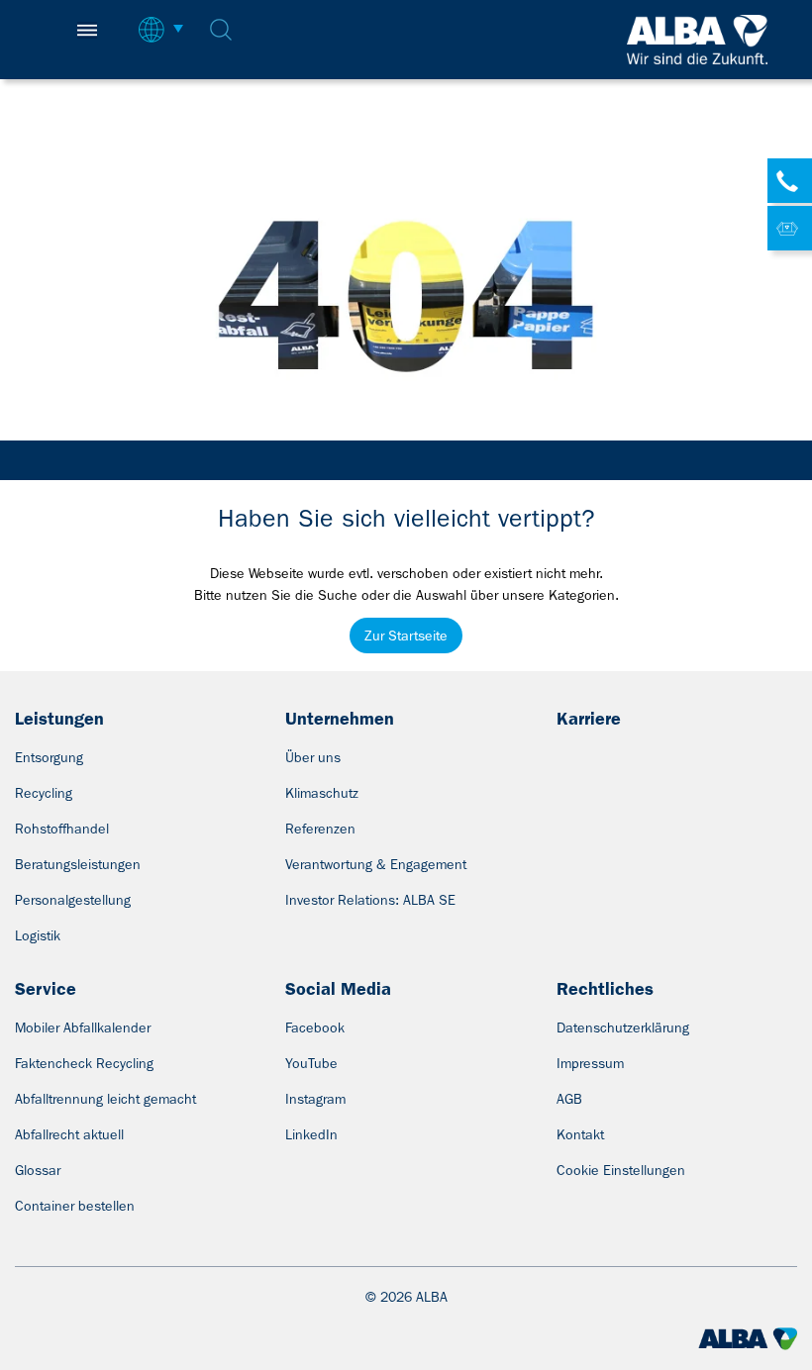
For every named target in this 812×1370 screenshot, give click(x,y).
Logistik (37, 935)
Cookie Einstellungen (621, 1170)
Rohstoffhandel (62, 828)
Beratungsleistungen (78, 864)
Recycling (43, 793)
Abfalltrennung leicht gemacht (105, 1099)
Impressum (590, 1063)
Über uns (313, 757)
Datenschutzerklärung (623, 1027)
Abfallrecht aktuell (69, 1134)
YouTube (311, 1063)
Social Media (338, 989)
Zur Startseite (406, 635)
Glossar (37, 1170)
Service (45, 989)
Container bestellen (75, 1206)
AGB (569, 1099)
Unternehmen (339, 719)
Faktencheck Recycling (84, 1063)
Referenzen (320, 828)
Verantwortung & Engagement (375, 864)
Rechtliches (605, 989)
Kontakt (580, 1134)
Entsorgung (49, 757)
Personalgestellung (73, 900)
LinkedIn (311, 1134)
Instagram (315, 1099)
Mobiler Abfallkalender (83, 1027)
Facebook (315, 1027)
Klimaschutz (321, 793)
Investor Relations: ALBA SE (370, 900)
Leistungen (59, 719)
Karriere (589, 719)
